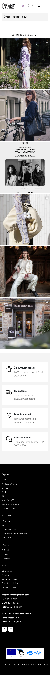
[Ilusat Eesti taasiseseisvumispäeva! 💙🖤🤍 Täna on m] (25, 271)
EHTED (5, 488)
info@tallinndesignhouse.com (15, 595)
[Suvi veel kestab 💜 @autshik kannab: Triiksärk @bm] (25, 63)
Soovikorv (6, 575)
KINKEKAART (8, 500)
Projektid (6, 558)
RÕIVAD (5, 480)
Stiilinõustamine (9, 529)
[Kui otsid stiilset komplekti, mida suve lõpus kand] (25, 219)
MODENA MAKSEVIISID (12, 504)
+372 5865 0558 (10, 599)
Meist (4, 525)
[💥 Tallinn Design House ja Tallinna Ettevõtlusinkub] (25, 167)
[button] (45, 6)
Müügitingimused (9, 579)
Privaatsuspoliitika (10, 583)
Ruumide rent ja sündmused (14, 533)
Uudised (5, 554)
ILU (3, 496)
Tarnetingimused (9, 587)
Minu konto (7, 571)
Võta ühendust (8, 521)
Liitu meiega (7, 537)
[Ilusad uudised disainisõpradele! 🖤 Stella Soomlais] (25, 115)
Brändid (5, 550)
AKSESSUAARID (9, 484)
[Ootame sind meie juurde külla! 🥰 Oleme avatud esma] (25, 323)
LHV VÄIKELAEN (9, 508)
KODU (4, 492)
